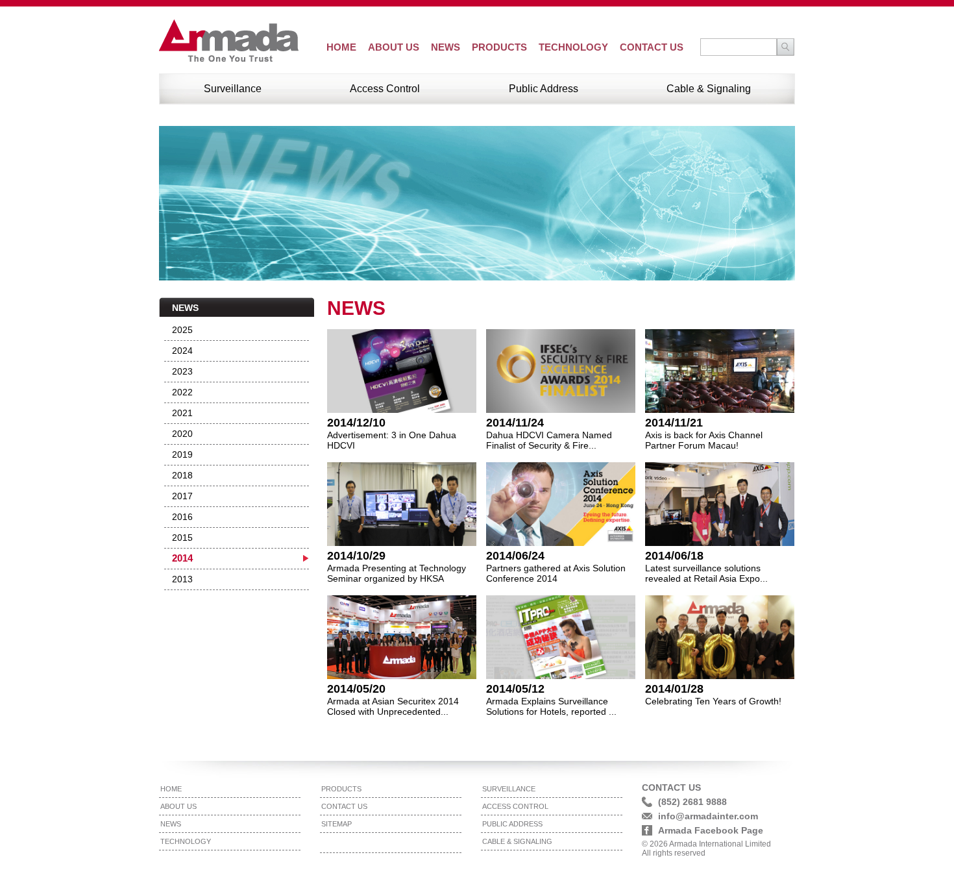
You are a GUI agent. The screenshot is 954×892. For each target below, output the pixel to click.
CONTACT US (651, 47)
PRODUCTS (499, 47)
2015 (182, 537)
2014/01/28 (674, 688)
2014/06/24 (515, 555)
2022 (182, 392)
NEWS (445, 47)
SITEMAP (336, 824)
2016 (182, 517)
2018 (182, 475)
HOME (341, 47)
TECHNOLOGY (573, 47)
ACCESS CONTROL (515, 806)
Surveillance (233, 88)
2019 (182, 454)
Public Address (543, 88)
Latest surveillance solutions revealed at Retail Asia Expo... (706, 573)
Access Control (385, 88)
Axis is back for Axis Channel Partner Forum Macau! (704, 440)
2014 (182, 558)
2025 (182, 330)
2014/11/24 (515, 422)
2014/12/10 (356, 422)
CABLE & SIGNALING (517, 841)
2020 (182, 433)
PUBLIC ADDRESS (512, 824)
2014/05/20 (356, 688)
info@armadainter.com (708, 816)
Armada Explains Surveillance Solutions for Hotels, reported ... (551, 706)
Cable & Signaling (709, 88)
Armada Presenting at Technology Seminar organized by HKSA (396, 573)
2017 (182, 496)
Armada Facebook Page (710, 830)
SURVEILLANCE (508, 789)
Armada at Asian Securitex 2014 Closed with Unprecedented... (393, 706)
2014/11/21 (674, 422)
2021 (182, 413)
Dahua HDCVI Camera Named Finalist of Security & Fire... (549, 440)
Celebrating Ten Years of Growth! (713, 701)
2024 (182, 350)
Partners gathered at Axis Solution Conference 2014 (556, 573)
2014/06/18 (674, 555)
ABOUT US (393, 47)
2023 (182, 371)
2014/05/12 (515, 688)
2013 (182, 579)
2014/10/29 (356, 555)
